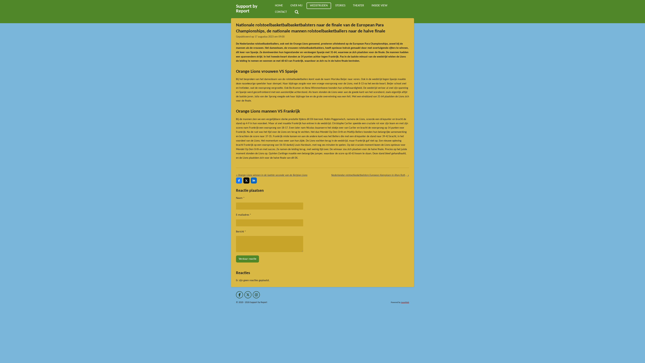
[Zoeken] (296, 12)
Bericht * (241, 231)
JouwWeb (405, 302)
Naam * (240, 198)
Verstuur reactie (247, 259)
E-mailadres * (243, 215)
